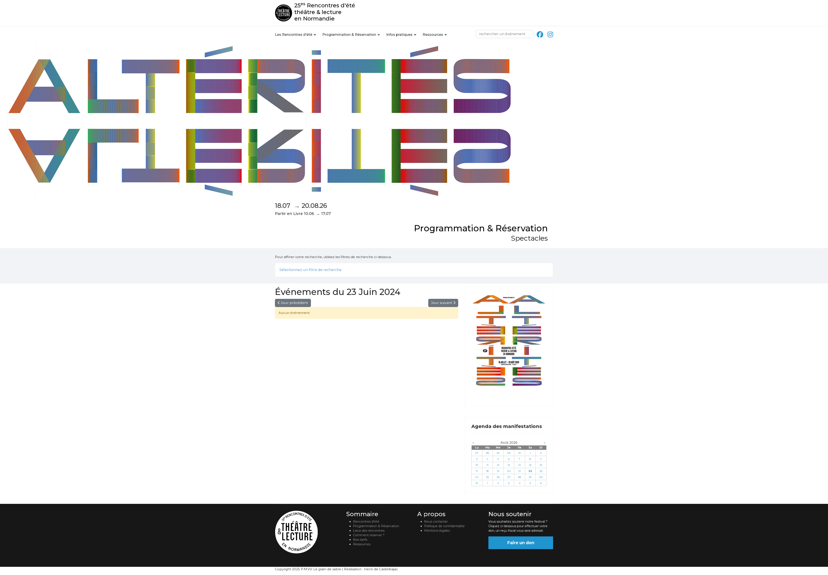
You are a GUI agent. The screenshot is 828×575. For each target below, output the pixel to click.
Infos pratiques (399, 35)
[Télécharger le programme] (508, 340)
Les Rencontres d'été (293, 35)
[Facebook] (540, 35)
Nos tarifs (360, 540)
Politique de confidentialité (444, 526)
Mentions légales (437, 531)
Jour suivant (442, 303)
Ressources (433, 35)
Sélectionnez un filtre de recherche (310, 270)
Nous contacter (436, 521)
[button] (548, 270)
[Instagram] (550, 35)
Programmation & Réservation (349, 35)
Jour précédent (294, 303)
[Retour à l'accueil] (307, 532)
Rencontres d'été (366, 521)
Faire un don (520, 542)
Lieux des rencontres (368, 531)
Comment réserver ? (368, 535)
